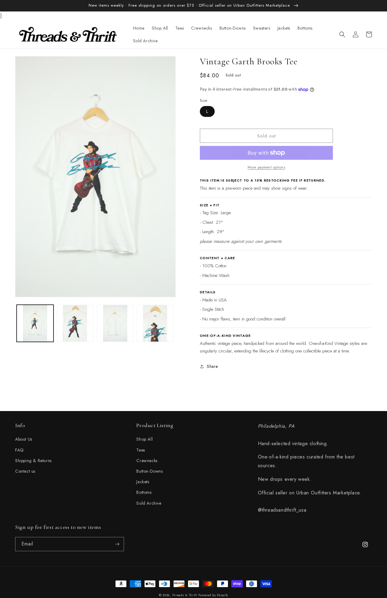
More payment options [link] (266, 167)
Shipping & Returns (33, 461)
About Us (23, 439)
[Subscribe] (117, 544)
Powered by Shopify (213, 595)
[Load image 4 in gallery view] (155, 323)
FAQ (19, 450)
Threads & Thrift (184, 595)
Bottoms (143, 492)
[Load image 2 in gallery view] (75, 323)
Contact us (25, 471)
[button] (342, 34)
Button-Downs (149, 471)
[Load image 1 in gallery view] (35, 323)
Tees (140, 450)
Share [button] (212, 366)
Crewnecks (146, 461)
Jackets (142, 482)
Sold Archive (148, 503)
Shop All (144, 439)
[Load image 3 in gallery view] (115, 323)
